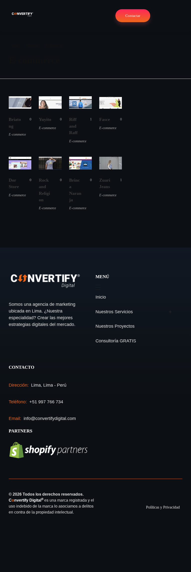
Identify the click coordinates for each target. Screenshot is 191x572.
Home (15, 45)
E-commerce (17, 134)
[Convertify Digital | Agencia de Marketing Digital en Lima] (22, 14)
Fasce (104, 119)
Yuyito (45, 119)
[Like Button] (26, 119)
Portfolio (32, 45)
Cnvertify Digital (26, 500)
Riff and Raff (73, 126)
